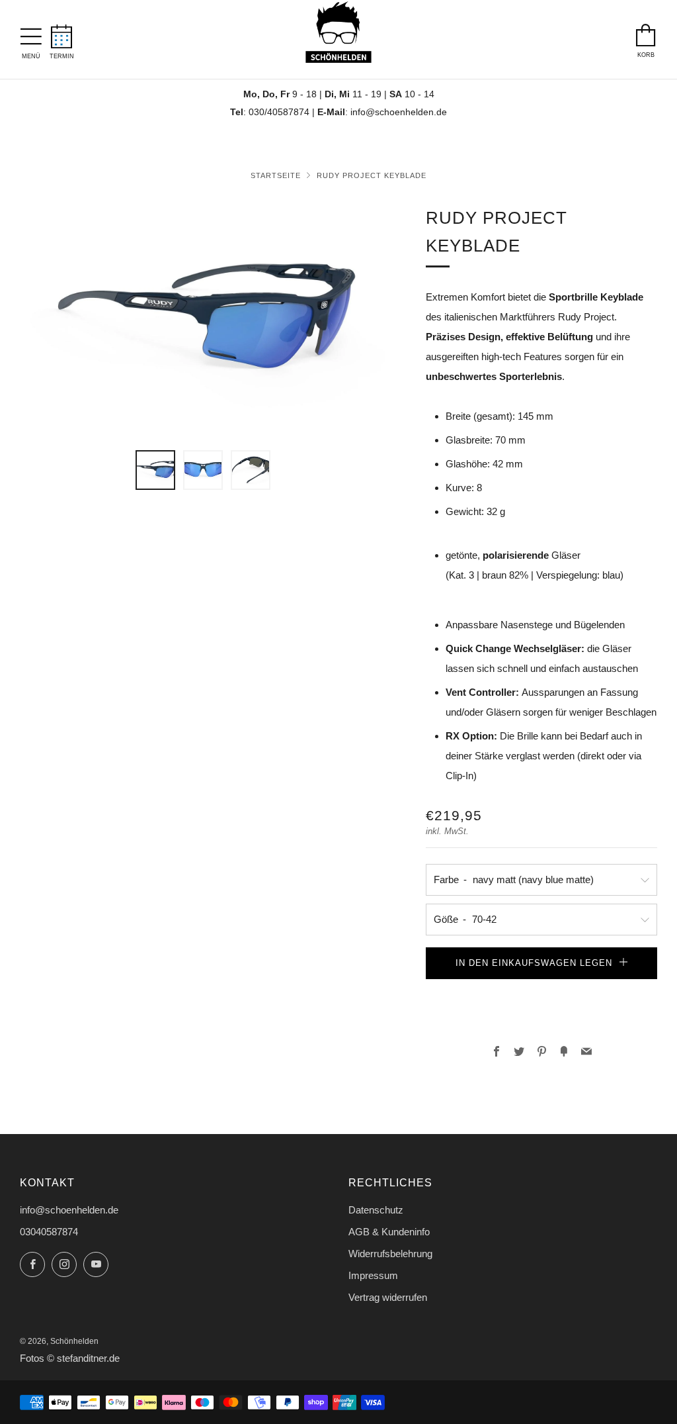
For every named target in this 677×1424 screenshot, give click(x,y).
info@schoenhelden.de (398, 112)
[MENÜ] (31, 33)
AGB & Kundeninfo (389, 1231)
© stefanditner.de (83, 1358)
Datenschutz (375, 1209)
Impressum (373, 1275)
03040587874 (49, 1231)
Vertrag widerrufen (387, 1297)
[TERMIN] (62, 32)
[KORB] (646, 32)
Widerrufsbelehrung (390, 1253)
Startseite (276, 175)
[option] (203, 319)
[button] (541, 992)
